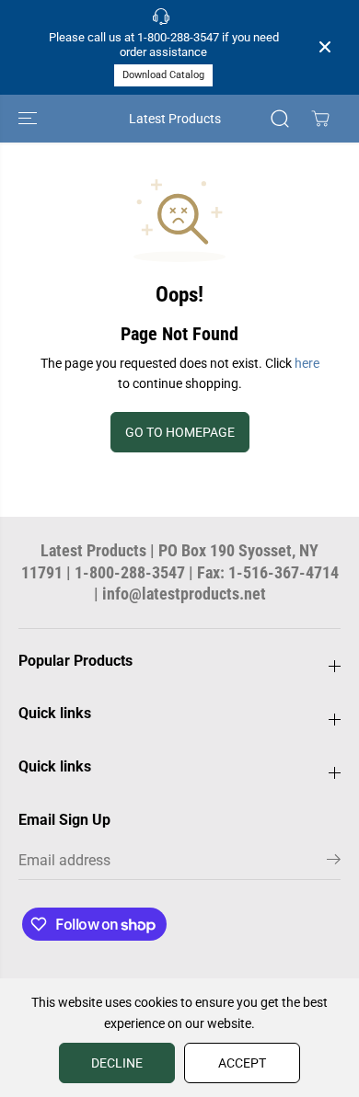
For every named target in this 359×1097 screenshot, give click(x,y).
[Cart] (320, 118)
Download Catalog (163, 75)
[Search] (280, 118)
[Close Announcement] (325, 47)
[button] (29, 119)
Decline (117, 1063)
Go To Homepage (180, 432)
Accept (242, 1063)
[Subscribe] (334, 862)
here (307, 363)
